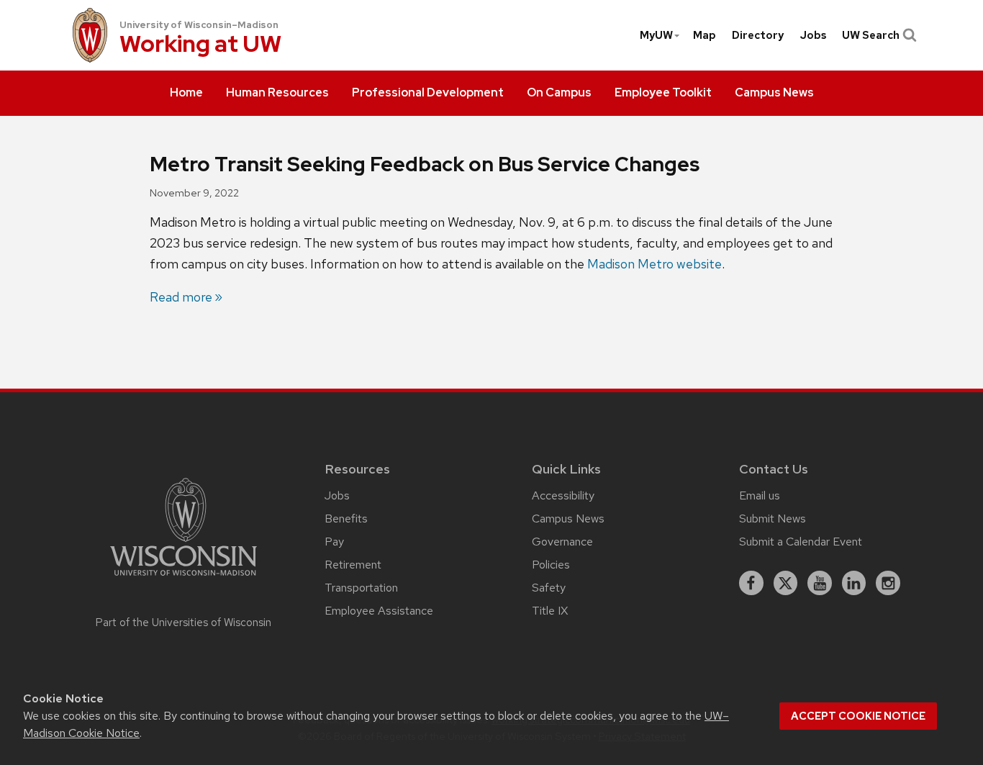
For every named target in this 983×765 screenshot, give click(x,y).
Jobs (813, 35)
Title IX (550, 610)
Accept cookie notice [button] (858, 716)
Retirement (353, 564)
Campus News (568, 518)
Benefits (346, 518)
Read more (181, 297)
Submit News (772, 518)
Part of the (183, 622)
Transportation (361, 587)
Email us (759, 495)
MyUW (656, 35)
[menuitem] (186, 94)
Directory (758, 35)
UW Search (871, 35)
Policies (551, 564)
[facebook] (751, 583)
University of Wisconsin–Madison (198, 25)
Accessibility (563, 495)
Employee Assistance (379, 610)
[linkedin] (854, 583)
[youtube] (819, 583)
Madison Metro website (654, 263)
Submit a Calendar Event (800, 541)
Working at (200, 45)
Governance (562, 541)
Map (704, 35)
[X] (786, 583)
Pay (334, 541)
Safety (549, 587)
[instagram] (888, 583)
